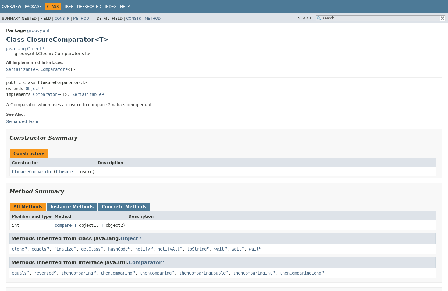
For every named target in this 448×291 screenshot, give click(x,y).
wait (219, 249)
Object (33, 88)
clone (18, 249)
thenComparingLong (300, 273)
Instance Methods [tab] (72, 206)
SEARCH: (306, 18)
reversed (44, 273)
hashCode (118, 249)
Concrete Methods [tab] (124, 206)
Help (125, 7)
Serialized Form (23, 121)
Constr (62, 18)
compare (63, 225)
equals (39, 249)
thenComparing (77, 273)
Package (33, 7)
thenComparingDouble (202, 273)
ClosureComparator (32, 171)
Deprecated (89, 7)
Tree (68, 7)
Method (81, 18)
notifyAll (169, 249)
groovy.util (38, 30)
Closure (64, 171)
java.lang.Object (23, 48)
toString (197, 249)
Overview (11, 7)
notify (142, 249)
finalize (63, 249)
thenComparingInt (252, 273)
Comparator (53, 69)
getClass (91, 249)
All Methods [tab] (27, 206)
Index (110, 7)
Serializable (20, 69)
